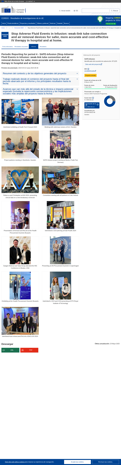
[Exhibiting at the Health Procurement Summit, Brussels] (20, 285)
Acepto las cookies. (77, 462)
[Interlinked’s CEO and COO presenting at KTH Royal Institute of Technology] (60, 285)
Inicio (4, 23)
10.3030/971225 (89, 71)
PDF (30, 350)
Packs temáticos (12, 23)
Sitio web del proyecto (92, 64)
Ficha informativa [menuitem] (7, 46)
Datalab (59, 23)
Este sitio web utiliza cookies (15, 462)
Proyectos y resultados (27, 23)
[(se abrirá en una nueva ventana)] (16, 9)
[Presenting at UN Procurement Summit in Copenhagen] (60, 250)
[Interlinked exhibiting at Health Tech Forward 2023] (20, 112)
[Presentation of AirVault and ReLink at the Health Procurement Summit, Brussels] (20, 215)
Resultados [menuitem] (43, 46)
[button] (76, 11)
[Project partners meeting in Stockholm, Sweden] (20, 144)
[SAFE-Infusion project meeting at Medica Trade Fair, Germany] (60, 144)
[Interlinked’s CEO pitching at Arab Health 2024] (60, 215)
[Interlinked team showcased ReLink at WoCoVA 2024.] (20, 321)
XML (12, 350)
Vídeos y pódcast (42, 23)
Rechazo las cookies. (105, 462)
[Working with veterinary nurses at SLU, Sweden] (60, 112)
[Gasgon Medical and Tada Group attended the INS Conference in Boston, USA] (20, 250)
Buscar (66, 23)
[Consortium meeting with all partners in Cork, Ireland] (60, 180)
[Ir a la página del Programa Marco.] (5, 35)
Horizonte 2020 (19, 28)
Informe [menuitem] (33, 46)
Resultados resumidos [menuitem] (21, 46)
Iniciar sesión (65, 10)
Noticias (52, 23)
